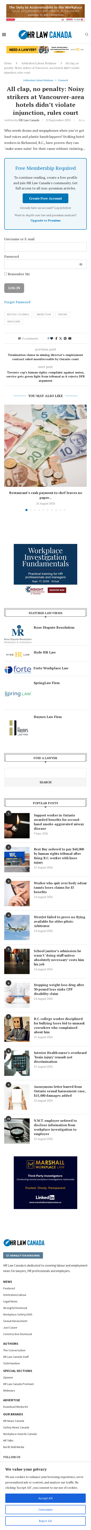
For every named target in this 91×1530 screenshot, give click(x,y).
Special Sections (17, 1370)
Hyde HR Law (45, 652)
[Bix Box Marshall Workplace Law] (45, 1158)
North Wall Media (13, 1446)
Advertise (11, 1400)
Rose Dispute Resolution (54, 627)
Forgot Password (17, 302)
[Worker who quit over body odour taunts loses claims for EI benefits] (17, 893)
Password (11, 256)
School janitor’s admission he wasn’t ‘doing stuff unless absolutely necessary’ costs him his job (59, 957)
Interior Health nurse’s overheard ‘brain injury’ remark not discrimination (60, 1057)
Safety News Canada (16, 1427)
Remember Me (18, 274)
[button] (7, 457)
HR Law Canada (29, 120)
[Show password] (81, 264)
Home (8, 63)
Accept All (45, 1498)
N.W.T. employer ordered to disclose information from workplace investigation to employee (55, 1127)
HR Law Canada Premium (18, 1383)
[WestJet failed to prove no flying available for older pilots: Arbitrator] (17, 927)
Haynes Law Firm (48, 716)
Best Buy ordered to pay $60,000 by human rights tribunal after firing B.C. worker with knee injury (59, 855)
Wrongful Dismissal (15, 1307)
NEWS (7, 1281)
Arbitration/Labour (14, 1294)
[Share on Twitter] (60, 338)
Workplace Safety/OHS (17, 1314)
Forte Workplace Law (51, 668)
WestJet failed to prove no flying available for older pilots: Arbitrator (59, 921)
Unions (62, 314)
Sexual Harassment (15, 1320)
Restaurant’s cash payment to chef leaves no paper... (45, 495)
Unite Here (13, 321)
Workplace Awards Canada (20, 1433)
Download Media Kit (15, 1406)
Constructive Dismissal (17, 1334)
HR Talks (8, 1440)
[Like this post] (51, 338)
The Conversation (14, 1350)
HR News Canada (13, 1420)
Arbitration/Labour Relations (38, 63)
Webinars (9, 1390)
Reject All (45, 1521)
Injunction (44, 314)
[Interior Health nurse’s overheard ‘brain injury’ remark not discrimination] (17, 1063)
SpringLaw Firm (47, 682)
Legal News (10, 1301)
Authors (10, 1343)
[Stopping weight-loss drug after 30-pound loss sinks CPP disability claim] (17, 995)
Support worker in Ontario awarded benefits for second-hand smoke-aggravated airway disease (59, 822)
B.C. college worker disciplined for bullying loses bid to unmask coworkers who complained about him (59, 1025)
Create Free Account (45, 198)
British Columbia (18, 314)
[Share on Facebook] (56, 338)
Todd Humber (11, 1363)
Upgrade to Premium (46, 220)
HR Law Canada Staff (16, 1356)
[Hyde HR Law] (45, 48)
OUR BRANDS (13, 1414)
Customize (46, 1509)
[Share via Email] (69, 338)
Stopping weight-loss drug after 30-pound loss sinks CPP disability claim (59, 989)
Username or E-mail (19, 239)
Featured (9, 1288)
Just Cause (10, 1327)
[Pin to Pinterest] (65, 338)
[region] (45, 1496)
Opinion (8, 1377)
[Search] (87, 35)
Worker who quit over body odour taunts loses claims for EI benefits (60, 887)
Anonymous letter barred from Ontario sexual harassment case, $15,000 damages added (59, 1091)
